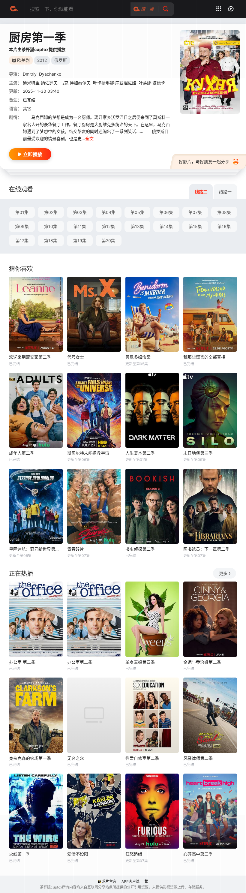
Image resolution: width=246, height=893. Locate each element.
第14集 (166, 226)
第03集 (80, 212)
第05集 (137, 212)
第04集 (109, 212)
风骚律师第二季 (198, 758)
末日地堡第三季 (198, 453)
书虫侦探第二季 (140, 549)
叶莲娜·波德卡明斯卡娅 (160, 82)
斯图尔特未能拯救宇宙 (88, 453)
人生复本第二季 (140, 453)
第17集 (22, 240)
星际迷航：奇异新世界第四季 (36, 549)
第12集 (108, 226)
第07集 (195, 212)
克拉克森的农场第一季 (30, 758)
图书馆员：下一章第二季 (206, 549)
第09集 (22, 226)
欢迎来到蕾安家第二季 (30, 356)
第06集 (166, 212)
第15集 (195, 226)
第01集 (21, 212)
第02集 (51, 212)
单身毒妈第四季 (140, 662)
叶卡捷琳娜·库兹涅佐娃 (114, 82)
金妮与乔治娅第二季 (202, 662)
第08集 (224, 212)
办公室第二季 (79, 662)
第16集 (224, 226)
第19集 (79, 240)
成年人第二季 (21, 453)
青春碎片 (75, 549)
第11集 (80, 226)
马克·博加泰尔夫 (75, 82)
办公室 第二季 (22, 662)
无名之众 (75, 758)
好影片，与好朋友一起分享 (204, 161)
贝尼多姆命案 (138, 356)
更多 (223, 573)
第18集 (50, 240)
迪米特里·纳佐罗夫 (40, 82)
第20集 (108, 240)
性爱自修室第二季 (142, 758)
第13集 (137, 226)
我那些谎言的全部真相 (204, 356)
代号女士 (75, 356)
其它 (27, 108)
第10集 (50, 226)
